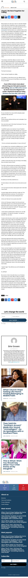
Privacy (4, 323)
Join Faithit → (14, 320)
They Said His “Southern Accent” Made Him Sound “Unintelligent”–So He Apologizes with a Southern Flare (13, 428)
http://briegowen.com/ (14, 348)
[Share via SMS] (15, 300)
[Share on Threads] (19, 300)
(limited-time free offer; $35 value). (14, 93)
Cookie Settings (5, 504)
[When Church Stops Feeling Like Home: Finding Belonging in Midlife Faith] (14, 378)
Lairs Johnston (6, 471)
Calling (6, 295)
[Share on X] (2, 300)
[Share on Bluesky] (9, 300)
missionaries (4, 30)
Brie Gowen (6, 7)
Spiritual (4, 15)
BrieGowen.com (16, 362)
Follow (14, 484)
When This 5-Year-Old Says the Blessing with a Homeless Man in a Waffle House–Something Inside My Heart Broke (12, 526)
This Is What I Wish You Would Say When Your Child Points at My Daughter (12, 464)
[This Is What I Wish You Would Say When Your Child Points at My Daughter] (14, 449)
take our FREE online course (18, 88)
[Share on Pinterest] (12, 300)
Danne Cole (5, 398)
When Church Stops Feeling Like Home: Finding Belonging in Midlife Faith (13, 392)
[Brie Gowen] (2, 7)
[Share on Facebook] (6, 300)
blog (11, 362)
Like (4, 484)
